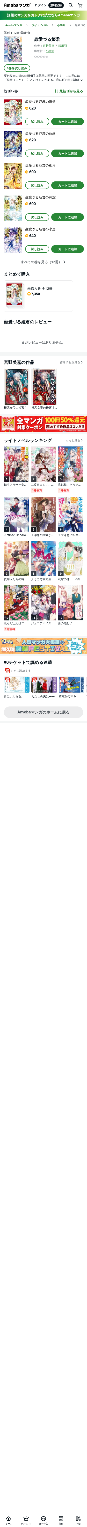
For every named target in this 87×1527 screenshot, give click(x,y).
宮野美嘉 (48, 46)
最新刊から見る (71, 91)
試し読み (37, 121)
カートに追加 (67, 121)
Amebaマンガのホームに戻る (43, 712)
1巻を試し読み (17, 68)
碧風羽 (62, 46)
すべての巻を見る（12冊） (41, 262)
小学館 (50, 51)
